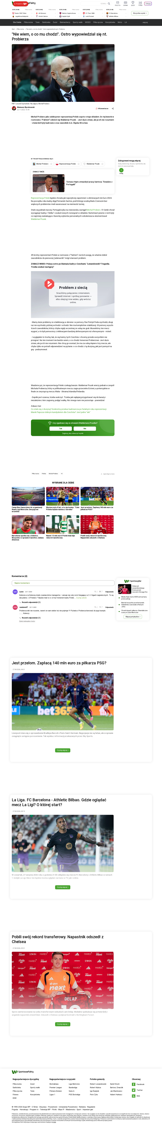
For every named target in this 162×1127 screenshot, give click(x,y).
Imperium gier (88, 1110)
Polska (44, 473)
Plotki (54, 1110)
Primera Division (55, 1091)
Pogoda (15, 1110)
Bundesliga (73, 1087)
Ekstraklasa (53, 1084)
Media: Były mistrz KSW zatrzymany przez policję (134, 598)
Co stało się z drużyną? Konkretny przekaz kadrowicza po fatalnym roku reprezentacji (68, 409)
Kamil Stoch (114, 1084)
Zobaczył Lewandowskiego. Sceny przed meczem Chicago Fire (139, 589)
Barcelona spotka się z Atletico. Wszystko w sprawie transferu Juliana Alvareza (28, 538)
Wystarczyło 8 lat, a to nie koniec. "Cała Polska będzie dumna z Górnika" (62, 508)
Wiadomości (70, 1110)
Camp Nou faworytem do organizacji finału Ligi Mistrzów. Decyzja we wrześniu (27, 509)
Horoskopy (24, 1110)
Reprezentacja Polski (40, 198)
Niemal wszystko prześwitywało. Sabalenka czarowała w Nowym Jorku (132, 605)
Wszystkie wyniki (139, 13)
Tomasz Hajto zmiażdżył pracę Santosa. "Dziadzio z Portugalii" (89, 183)
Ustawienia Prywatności (68, 1107)
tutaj (54, 1122)
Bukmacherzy (65, 22)
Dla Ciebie (17, 22)
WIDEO (88, 22)
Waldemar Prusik (38, 219)
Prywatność (52, 1107)
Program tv (34, 1110)
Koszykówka (110, 22)
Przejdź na (19, 4)
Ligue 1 (52, 1095)
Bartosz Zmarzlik (116, 1087)
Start (13, 29)
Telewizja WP (45, 1110)
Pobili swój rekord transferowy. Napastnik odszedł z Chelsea (94, 537)
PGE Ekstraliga (74, 1095)
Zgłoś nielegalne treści (27, 621)
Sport (79, 1110)
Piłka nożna (28, 22)
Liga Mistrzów (74, 1084)
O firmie (35, 1107)
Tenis (37, 22)
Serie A (71, 1091)
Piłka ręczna (98, 22)
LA (126, 22)
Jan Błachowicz (116, 1091)
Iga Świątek (94, 1091)
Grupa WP (26, 1107)
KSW (14, 1098)
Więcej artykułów (132, 617)
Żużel (55, 22)
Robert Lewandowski (98, 1084)
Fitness (15, 1095)
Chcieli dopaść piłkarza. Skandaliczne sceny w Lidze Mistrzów (134, 611)
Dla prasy (43, 1107)
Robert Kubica (95, 1087)
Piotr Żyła (94, 1095)
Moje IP (61, 1110)
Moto (120, 22)
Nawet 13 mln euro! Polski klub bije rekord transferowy (60, 537)
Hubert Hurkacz (116, 1095)
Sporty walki (77, 22)
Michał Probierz (94, 210)
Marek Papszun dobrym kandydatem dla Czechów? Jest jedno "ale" (60, 412)
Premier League (55, 1087)
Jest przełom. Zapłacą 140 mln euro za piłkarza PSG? (97, 508)
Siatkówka (46, 22)
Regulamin (91, 1107)
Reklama (82, 1107)
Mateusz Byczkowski (26, 107)
